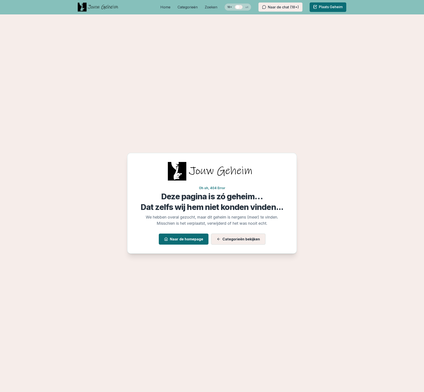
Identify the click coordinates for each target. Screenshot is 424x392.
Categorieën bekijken (241, 239)
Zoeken (211, 7)
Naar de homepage (186, 239)
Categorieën (188, 7)
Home (165, 7)
